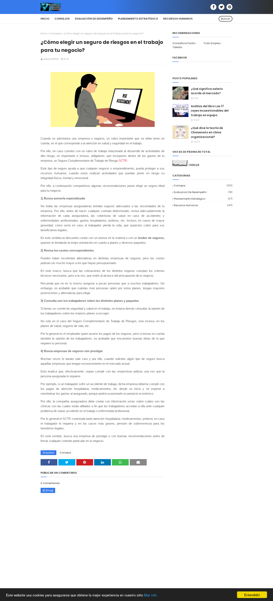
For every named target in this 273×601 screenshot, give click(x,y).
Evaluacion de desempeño (203, 192)
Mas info (150, 594)
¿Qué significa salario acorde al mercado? (207, 91)
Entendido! (252, 594)
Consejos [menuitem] (62, 19)
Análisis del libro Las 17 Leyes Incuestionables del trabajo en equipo (210, 110)
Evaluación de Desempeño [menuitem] (94, 19)
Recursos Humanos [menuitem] (178, 19)
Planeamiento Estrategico (203, 198)
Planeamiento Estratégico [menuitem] (138, 19)
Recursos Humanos (203, 205)
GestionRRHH (51, 59)
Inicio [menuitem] (45, 19)
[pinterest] (229, 7)
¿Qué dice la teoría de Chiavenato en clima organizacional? (207, 132)
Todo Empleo (212, 43)
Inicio (44, 33)
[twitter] (221, 7)
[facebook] (213, 7)
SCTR (123, 160)
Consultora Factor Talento (184, 45)
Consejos (55, 33)
